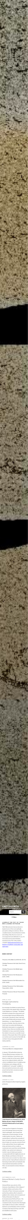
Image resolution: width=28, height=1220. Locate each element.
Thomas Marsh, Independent (12, 1049)
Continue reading (6, 1075)
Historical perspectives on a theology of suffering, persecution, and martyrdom (12, 944)
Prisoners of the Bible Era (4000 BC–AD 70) (14, 959)
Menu (14, 917)
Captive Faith (10, 906)
